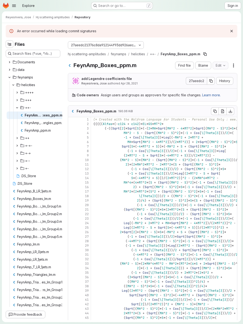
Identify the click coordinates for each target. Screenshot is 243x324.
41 (87, 300)
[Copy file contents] (215, 111)
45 (87, 318)
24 (87, 223)
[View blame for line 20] (72, 205)
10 (87, 160)
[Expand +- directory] (17, 168)
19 (87, 201)
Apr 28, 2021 (129, 83)
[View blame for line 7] (72, 146)
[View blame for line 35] (72, 272)
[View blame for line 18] (72, 196)
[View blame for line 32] (72, 259)
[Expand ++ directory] (17, 138)
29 (87, 246)
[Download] (230, 111)
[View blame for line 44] (72, 313)
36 (87, 277)
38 (87, 286)
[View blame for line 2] (72, 124)
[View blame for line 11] (72, 164)
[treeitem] (33, 62)
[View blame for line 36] (72, 277)
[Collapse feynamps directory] (9, 77)
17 (87, 192)
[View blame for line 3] (72, 128)
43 (87, 309)
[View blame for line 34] (72, 268)
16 (87, 187)
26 (87, 232)
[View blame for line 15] (72, 182)
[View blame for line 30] (72, 250)
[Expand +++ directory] (17, 100)
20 (87, 205)
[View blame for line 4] (72, 133)
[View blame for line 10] (72, 160)
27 (87, 237)
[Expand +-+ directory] (17, 153)
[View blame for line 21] (72, 209)
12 (87, 169)
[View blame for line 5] (72, 137)
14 (87, 178)
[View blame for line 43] (72, 308)
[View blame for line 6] (72, 142)
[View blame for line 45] (72, 317)
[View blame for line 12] (72, 169)
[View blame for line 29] (72, 245)
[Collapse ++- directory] (17, 108)
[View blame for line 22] (72, 214)
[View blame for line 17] (72, 191)
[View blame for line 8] (72, 151)
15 (87, 183)
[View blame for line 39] (72, 290)
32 (87, 259)
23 (87, 219)
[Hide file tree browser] (9, 44)
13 (87, 173)
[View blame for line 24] (72, 223)
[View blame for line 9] (72, 155)
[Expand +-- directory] (17, 161)
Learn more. (211, 95)
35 (87, 273)
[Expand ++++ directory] (17, 92)
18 (87, 196)
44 (87, 313)
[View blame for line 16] (72, 187)
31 (87, 255)
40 (87, 295)
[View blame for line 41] (72, 299)
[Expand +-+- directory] (17, 145)
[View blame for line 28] (72, 241)
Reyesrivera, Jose (94, 83)
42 (87, 304)
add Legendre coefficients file (106, 79)
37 (87, 282)
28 (87, 241)
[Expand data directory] (9, 70)
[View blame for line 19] (72, 200)
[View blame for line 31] (72, 254)
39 (87, 291)
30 (87, 250)
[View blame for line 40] (72, 295)
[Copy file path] (205, 54)
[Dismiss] (231, 31)
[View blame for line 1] (72, 119)
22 (87, 214)
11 (87, 164)
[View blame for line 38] (72, 286)
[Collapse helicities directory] (13, 85)
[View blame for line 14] (72, 178)
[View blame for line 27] (72, 236)
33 (87, 264)
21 (87, 210)
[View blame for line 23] (72, 218)
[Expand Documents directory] (9, 62)
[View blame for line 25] (72, 227)
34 (87, 268)
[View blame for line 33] (72, 263)
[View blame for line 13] (72, 173)
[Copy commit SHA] (211, 81)
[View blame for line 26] (72, 232)
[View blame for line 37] (72, 281)
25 (87, 228)
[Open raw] (222, 111)
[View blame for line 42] (72, 304)
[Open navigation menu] (14, 5)
